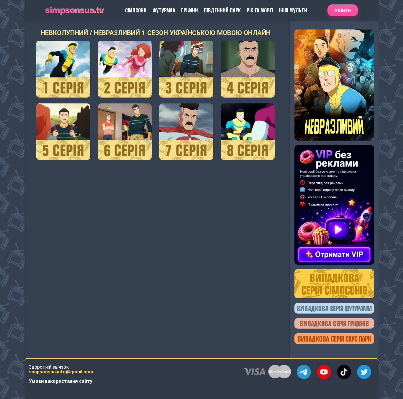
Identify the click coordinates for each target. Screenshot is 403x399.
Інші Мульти (293, 10)
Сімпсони (136, 10)
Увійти (343, 10)
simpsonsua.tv (74, 10)
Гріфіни (189, 10)
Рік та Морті (260, 10)
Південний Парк (222, 10)
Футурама (164, 10)
